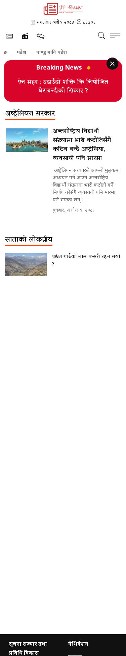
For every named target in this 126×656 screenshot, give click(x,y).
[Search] (101, 35)
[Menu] (115, 35)
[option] (63, 86)
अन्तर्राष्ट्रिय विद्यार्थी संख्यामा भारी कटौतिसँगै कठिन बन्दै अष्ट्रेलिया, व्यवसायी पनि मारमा (82, 145)
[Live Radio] (24, 36)
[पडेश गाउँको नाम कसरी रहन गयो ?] (26, 264)
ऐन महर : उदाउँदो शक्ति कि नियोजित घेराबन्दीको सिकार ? (63, 86)
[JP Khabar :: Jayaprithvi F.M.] (63, 9)
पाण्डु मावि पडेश (47, 52)
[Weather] (40, 36)
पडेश (17, 52)
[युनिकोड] (9, 36)
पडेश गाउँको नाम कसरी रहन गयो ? (86, 260)
